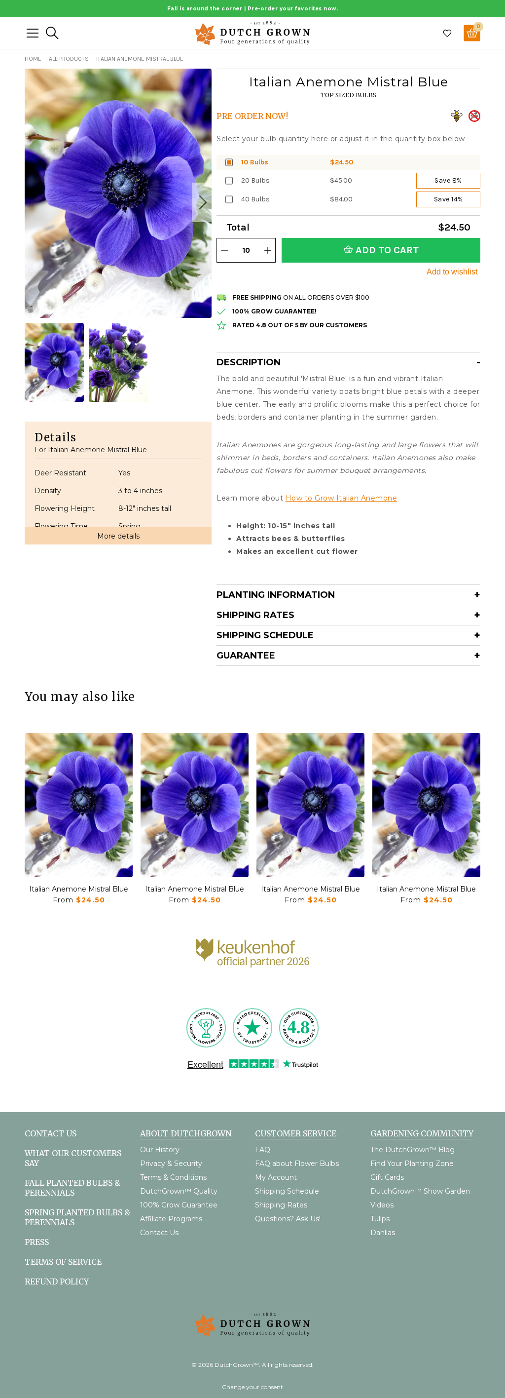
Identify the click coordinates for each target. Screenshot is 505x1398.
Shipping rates (255, 615)
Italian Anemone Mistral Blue (78, 889)
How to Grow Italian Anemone (341, 498)
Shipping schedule (265, 635)
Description (248, 362)
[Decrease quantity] (224, 250)
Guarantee (245, 655)
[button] (202, 202)
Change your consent (252, 1387)
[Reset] (32, 33)
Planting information (275, 594)
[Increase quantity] (268, 250)
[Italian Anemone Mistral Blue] (79, 805)
